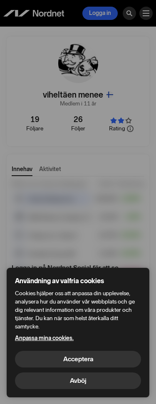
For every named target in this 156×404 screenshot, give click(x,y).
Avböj (78, 380)
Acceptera (78, 359)
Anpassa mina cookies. (44, 338)
